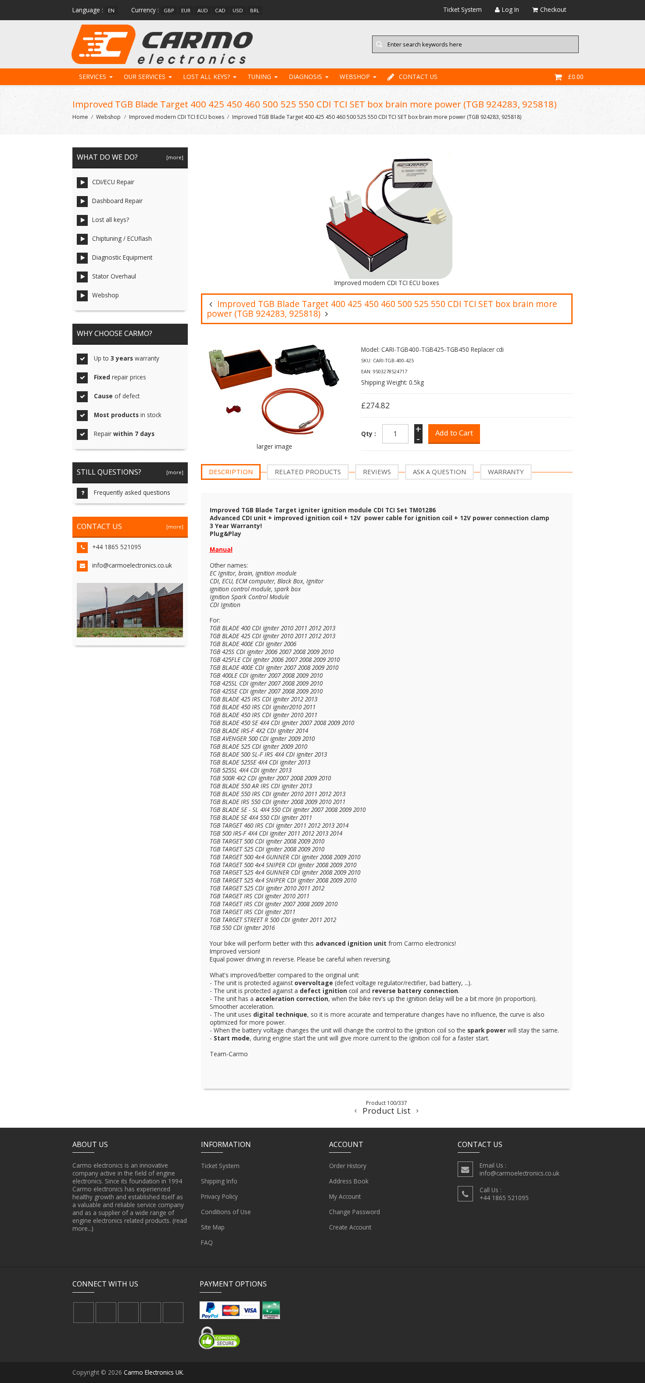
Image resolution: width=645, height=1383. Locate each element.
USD (238, 10)
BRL (254, 10)
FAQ (207, 1242)
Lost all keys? (206, 76)
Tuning (259, 76)
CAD (220, 10)
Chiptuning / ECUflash (122, 238)
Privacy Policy (219, 1196)
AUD (202, 10)
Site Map (213, 1227)
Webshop (355, 76)
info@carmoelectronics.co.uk (132, 565)
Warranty (506, 471)
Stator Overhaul (114, 276)
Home (80, 117)
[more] (173, 157)
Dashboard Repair (117, 201)
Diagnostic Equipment (122, 257)
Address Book (349, 1181)
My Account (345, 1196)
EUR (185, 10)
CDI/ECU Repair (113, 182)
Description (231, 471)
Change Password (354, 1212)
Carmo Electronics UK (153, 1372)
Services (92, 76)
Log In (510, 9)
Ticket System (220, 1165)
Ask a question (439, 471)
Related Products (308, 471)
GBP (169, 10)
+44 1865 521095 (116, 547)
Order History (347, 1165)
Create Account (350, 1227)
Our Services (144, 76)
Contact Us (418, 76)
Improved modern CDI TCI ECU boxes (176, 117)
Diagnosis (305, 76)
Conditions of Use (226, 1212)
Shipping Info (219, 1181)
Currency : (145, 10)
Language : (87, 10)
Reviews (377, 471)
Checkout (553, 9)
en (111, 10)
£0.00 (576, 76)
